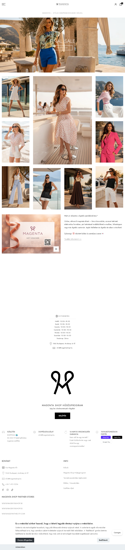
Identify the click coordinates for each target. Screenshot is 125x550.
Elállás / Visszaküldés (71, 483)
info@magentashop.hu (65, 348)
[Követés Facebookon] (3, 489)
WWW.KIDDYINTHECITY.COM (13, 514)
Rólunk (65, 467)
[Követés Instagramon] (7, 489)
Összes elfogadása (24, 540)
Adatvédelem (20, 547)
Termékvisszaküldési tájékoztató (75, 478)
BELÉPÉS (62, 416)
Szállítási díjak (68, 488)
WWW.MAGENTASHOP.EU (12, 508)
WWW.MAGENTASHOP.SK (12, 503)
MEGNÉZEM (62, 48)
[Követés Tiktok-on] (12, 489)
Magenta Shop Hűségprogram (74, 473)
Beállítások (103, 540)
